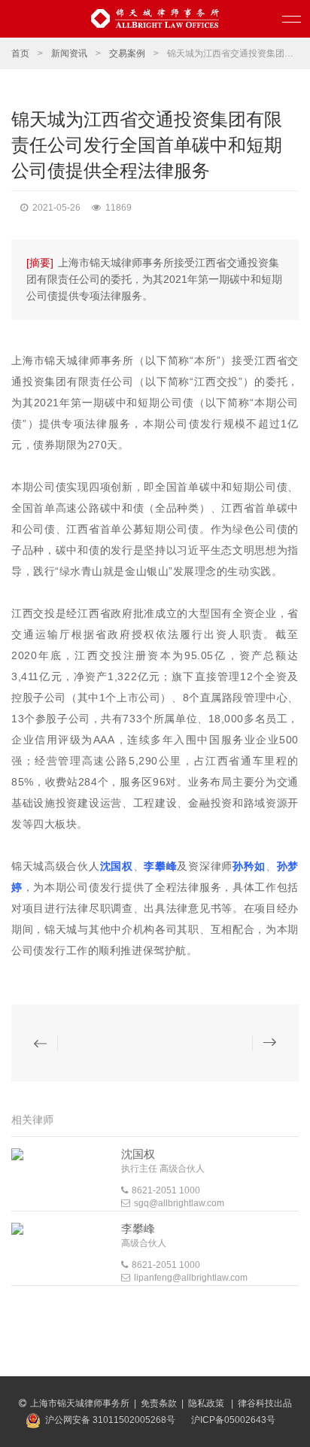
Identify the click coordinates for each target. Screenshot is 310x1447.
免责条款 (159, 1403)
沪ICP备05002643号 (233, 1420)
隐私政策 (207, 1403)
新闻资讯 (69, 53)
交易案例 (127, 53)
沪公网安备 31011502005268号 (110, 1420)
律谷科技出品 (265, 1403)
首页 (20, 53)
